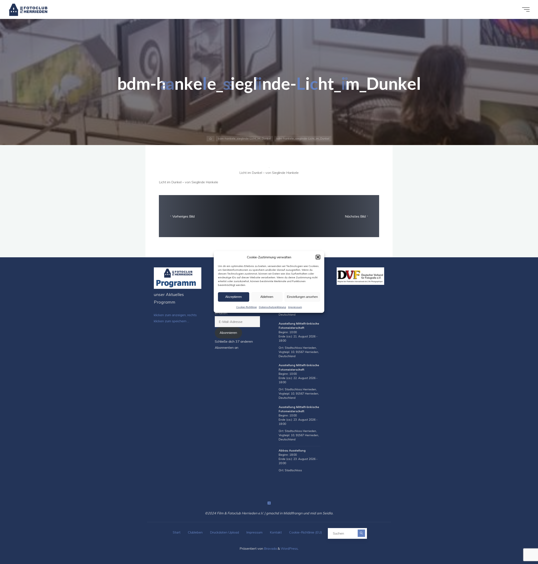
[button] (318, 257)
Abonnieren (228, 332)
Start (177, 532)
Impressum (295, 307)
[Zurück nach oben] (521, 547)
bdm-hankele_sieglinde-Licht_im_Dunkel (244, 138)
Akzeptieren (233, 297)
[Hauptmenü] (526, 9)
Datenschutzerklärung (272, 307)
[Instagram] (269, 503)
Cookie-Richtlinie (246, 307)
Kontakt (276, 532)
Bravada (270, 548)
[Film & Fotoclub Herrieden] (28, 9)
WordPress (289, 548)
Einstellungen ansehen (302, 297)
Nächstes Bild (355, 216)
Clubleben (195, 532)
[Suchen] (361, 533)
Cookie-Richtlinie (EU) (305, 532)
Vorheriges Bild (183, 216)
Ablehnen (266, 297)
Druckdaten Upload (224, 532)
